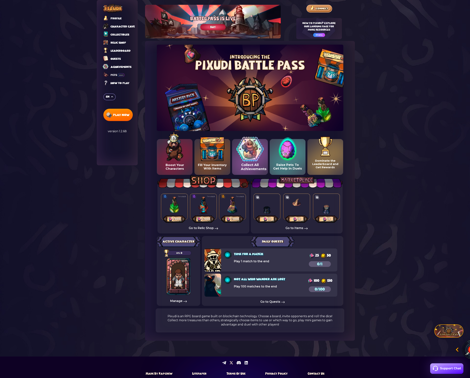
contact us (316, 373)
